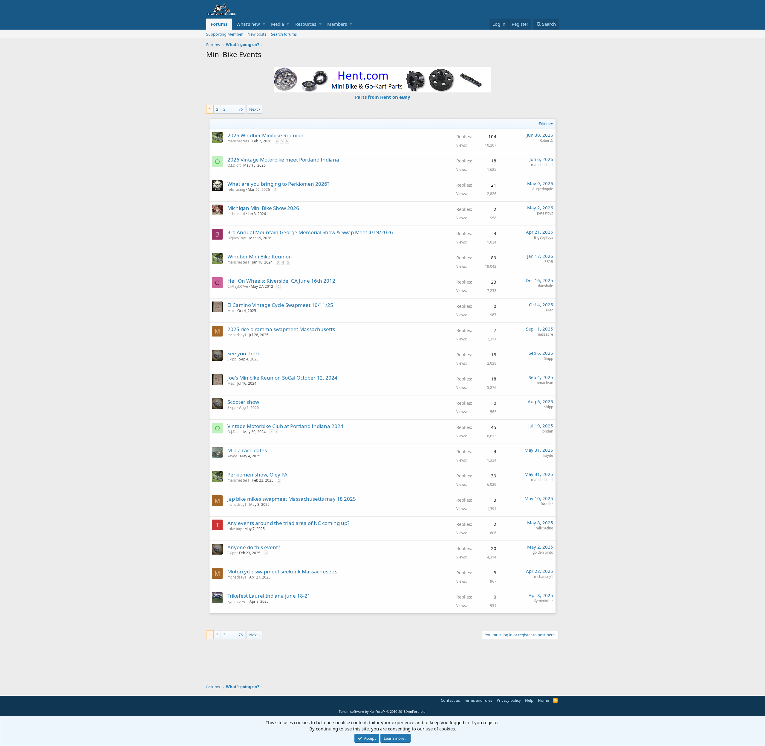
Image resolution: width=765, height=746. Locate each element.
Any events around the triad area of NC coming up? (288, 523)
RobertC (546, 140)
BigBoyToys (237, 237)
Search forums (284, 34)
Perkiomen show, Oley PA (257, 474)
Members (337, 24)
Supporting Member (224, 34)
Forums (219, 24)
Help (529, 700)
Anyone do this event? (253, 547)
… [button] (231, 109)
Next (253, 109)
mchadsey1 (237, 334)
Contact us (450, 700)
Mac (231, 310)
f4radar (547, 503)
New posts (256, 34)
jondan (547, 431)
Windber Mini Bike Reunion (259, 256)
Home (543, 700)
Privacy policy (509, 700)
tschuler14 (236, 213)
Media (277, 24)
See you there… (245, 353)
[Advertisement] (382, 658)
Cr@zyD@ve (237, 286)
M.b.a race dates (247, 450)
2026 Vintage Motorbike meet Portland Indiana (283, 159)
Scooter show (243, 401)
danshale (545, 285)
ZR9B (548, 261)
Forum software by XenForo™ (382, 711)
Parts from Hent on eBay (382, 97)
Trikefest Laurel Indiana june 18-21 (268, 595)
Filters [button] (544, 123)
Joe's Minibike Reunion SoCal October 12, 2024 (282, 377)
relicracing (236, 189)
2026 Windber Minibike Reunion (265, 135)
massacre (545, 334)
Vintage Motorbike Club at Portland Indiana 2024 (285, 426)
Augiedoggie (542, 188)
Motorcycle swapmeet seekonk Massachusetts (282, 571)
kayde (232, 456)
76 (240, 109)
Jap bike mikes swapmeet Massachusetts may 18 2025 (291, 498)
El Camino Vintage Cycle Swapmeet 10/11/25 (280, 305)
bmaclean (545, 382)
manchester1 (542, 164)
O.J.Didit (234, 165)
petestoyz (545, 213)
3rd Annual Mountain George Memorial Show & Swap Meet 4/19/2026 (310, 232)
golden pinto (543, 552)
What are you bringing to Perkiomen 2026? (278, 183)
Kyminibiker (237, 601)
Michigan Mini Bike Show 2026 (263, 208)
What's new (248, 24)
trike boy (234, 528)
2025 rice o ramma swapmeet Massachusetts (281, 329)
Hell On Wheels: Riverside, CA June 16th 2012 (281, 280)
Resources (305, 24)
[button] (264, 24)
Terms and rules (478, 700)
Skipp (231, 359)
